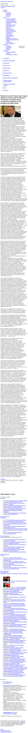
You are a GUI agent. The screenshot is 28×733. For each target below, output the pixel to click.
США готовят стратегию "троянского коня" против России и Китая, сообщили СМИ (13, 633)
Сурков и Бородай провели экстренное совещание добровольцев (13, 648)
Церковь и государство (11, 38)
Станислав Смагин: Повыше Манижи (17, 551)
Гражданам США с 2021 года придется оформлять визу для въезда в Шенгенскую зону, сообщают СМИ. (15, 609)
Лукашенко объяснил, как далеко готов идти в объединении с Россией (14, 651)
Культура (8, 15)
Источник (3, 478)
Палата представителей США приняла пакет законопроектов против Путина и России (14, 601)
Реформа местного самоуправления (7, 81)
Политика (8, 12)
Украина (8, 37)
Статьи (5, 11)
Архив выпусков (7, 712)
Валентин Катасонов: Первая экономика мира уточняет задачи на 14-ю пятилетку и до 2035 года (15, 530)
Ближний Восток (10, 36)
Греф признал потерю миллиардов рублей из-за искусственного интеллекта (15, 625)
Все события (3, 573)
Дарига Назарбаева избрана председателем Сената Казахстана (13, 590)
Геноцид (8, 27)
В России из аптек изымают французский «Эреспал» (13, 646)
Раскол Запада (9, 28)
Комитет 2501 (6, 65)
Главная (5, 10)
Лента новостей (4, 572)
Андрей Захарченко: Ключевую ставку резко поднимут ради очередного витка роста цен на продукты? (14, 524)
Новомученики (7, 68)
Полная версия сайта (5, 730)
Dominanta (22, 722)
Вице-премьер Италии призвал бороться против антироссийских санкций (14, 675)
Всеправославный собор (9, 60)
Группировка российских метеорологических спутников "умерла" (13, 636)
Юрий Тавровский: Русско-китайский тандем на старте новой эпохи (14, 513)
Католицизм (6, 63)
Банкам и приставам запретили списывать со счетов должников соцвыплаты (14, 659)
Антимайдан (6, 58)
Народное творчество (11, 31)
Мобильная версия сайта (6, 731)
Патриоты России (10, 29)
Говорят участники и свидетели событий (11, 19)
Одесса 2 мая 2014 (10, 43)
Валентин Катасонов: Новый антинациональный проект (12, 533)
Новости (5, 44)
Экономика (8, 13)
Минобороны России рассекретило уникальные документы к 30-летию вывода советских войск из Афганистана (15, 654)
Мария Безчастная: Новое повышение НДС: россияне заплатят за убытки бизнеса (14, 520)
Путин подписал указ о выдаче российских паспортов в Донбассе (14, 588)
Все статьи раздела (5, 516)
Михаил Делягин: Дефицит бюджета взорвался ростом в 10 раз (14, 527)
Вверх (2, 729)
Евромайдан (9, 42)
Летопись (5, 50)
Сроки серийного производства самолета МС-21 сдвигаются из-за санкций (14, 641)
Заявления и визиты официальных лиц (10, 25)
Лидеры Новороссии (11, 21)
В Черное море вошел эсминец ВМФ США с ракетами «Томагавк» (14, 638)
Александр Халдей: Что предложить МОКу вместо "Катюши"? (14, 540)
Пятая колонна (9, 34)
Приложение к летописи (12, 54)
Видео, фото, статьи (8, 681)
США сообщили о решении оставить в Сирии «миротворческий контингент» (14, 630)
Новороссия (6, 70)
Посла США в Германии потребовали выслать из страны (12, 593)
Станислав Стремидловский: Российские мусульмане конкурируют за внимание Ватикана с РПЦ (15, 559)
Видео (4, 17)
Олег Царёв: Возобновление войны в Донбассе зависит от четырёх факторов (14, 506)
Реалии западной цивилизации (10, 77)
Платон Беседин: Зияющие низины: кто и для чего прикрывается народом (15, 542)
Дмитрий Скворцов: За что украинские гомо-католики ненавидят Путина (15, 568)
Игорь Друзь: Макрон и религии (16, 561)
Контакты (14, 712)
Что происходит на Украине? (10, 713)
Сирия (4, 87)
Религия (8, 16)
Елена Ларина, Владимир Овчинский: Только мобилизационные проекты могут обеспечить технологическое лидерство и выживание (14, 509)
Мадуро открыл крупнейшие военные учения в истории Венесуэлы (13, 673)
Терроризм (5, 90)
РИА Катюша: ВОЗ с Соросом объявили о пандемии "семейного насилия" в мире (15, 501)
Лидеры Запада (9, 32)
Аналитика (8, 33)
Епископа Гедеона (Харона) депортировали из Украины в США (13, 657)
